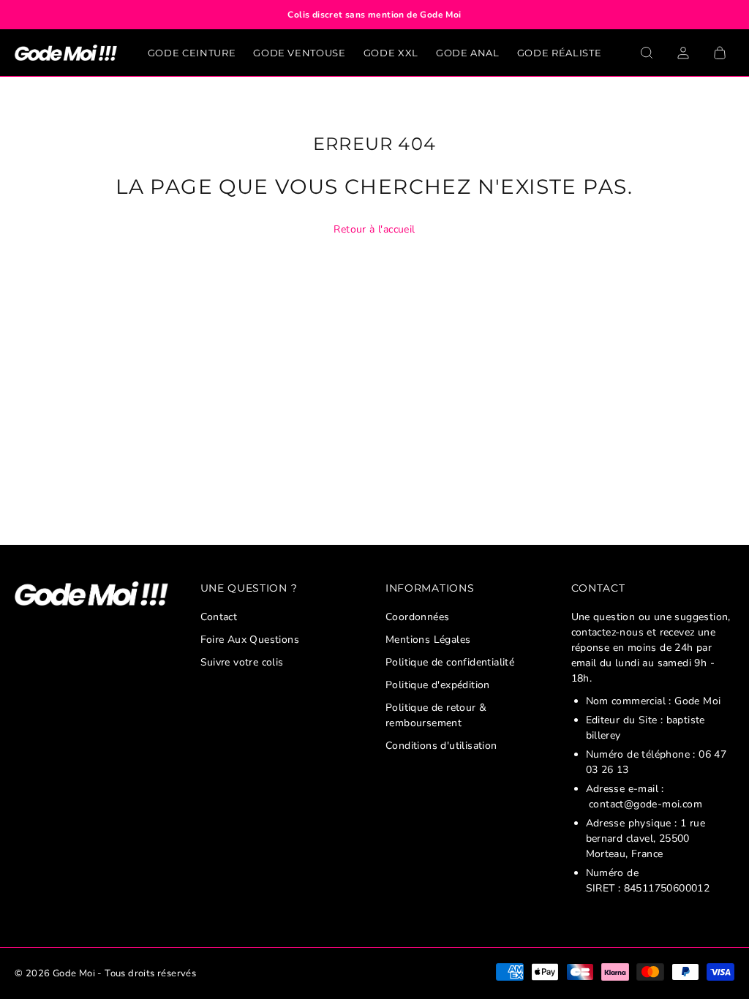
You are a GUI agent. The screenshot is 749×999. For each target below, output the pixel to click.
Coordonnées (417, 617)
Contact (219, 617)
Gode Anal (468, 53)
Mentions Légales (427, 639)
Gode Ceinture (192, 53)
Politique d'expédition (437, 685)
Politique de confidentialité (449, 662)
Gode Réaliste (559, 53)
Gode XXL (391, 53)
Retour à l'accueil (374, 229)
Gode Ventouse (299, 53)
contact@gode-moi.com (645, 804)
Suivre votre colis (242, 662)
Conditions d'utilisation (441, 746)
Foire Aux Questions (250, 639)
